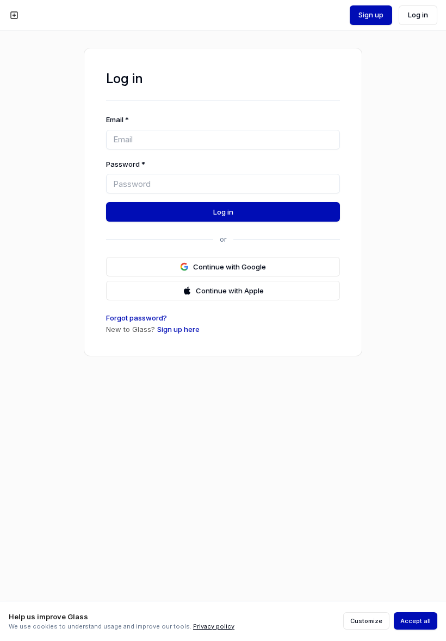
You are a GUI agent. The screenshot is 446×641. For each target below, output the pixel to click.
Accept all (415, 621)
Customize (366, 621)
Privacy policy (213, 626)
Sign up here (178, 329)
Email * (117, 119)
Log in (418, 14)
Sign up (370, 14)
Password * (125, 164)
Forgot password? (136, 317)
